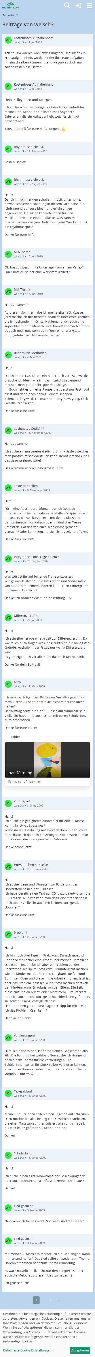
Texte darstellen (26, 486)
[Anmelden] (78, 5)
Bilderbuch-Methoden (30, 353)
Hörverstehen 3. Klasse (31, 864)
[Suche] (67, 5)
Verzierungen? (24, 1035)
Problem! (20, 932)
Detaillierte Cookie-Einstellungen (27, 1350)
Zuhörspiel (22, 801)
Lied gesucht (23, 1206)
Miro (17, 682)
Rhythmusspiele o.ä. (29, 147)
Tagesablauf (23, 1091)
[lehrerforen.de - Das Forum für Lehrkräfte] (10, 5)
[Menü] (89, 5)
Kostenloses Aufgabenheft (33, 38)
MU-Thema (22, 252)
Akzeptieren (80, 1350)
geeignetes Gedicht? (29, 428)
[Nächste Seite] (58, 1300)
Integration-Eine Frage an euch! (37, 557)
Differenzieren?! (26, 615)
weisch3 (19, 42)
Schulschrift (23, 1153)
